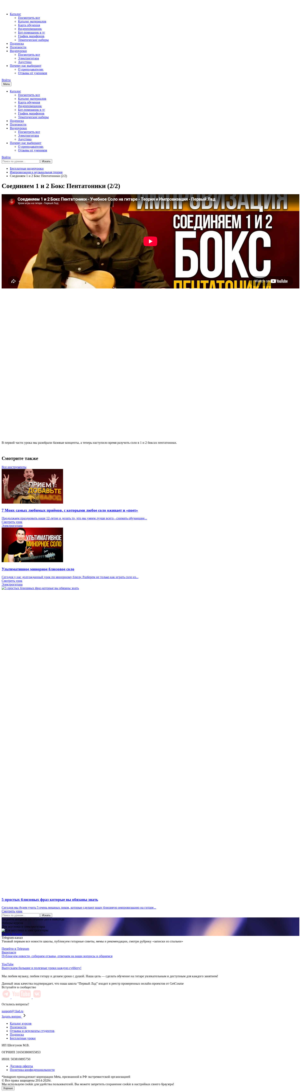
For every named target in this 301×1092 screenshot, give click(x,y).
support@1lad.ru (12, 1011)
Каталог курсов (21, 1023)
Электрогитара (28, 58)
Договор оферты (21, 1066)
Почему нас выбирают (25, 65)
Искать (46, 161)
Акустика (25, 62)
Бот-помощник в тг (31, 32)
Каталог (15, 14)
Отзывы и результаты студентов (32, 1031)
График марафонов (31, 36)
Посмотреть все (29, 17)
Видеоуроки (18, 51)
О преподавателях (30, 69)
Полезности (18, 47)
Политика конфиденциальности (32, 1070)
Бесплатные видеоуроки (27, 168)
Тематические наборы (33, 40)
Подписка (17, 43)
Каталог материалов (32, 21)
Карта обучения (29, 25)
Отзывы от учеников (32, 73)
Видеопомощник (30, 29)
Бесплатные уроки (23, 1038)
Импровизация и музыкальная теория (36, 172)
